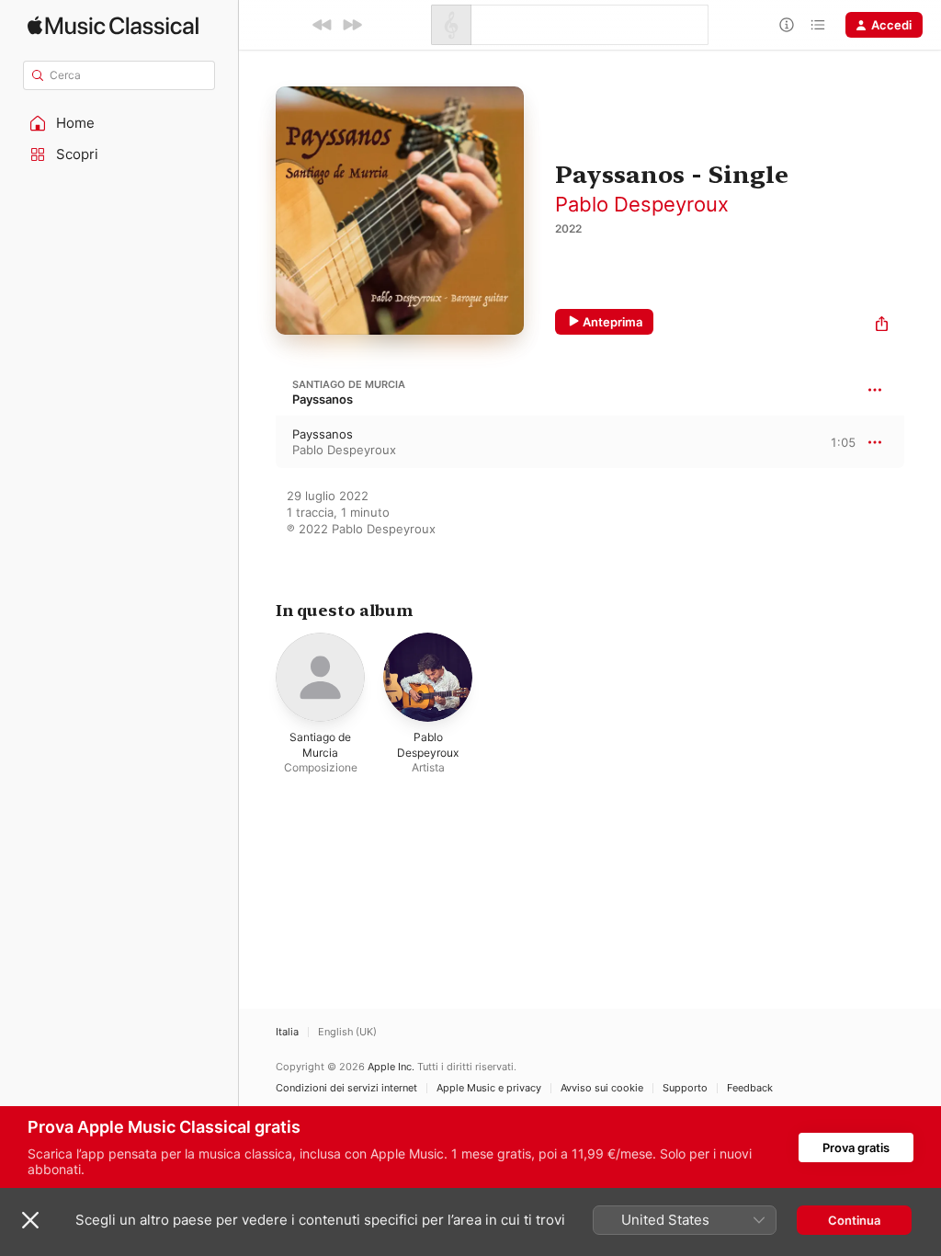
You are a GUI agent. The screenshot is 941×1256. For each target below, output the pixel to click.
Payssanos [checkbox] (322, 434)
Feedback (750, 1088)
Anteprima (612, 321)
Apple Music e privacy (488, 1088)
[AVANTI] (352, 25)
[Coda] (818, 25)
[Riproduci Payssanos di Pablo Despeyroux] (257, 442)
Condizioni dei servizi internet (346, 1088)
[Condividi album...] (882, 326)
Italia (287, 1032)
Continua (854, 1220)
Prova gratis (856, 1147)
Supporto (685, 1088)
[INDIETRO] (322, 25)
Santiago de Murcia (348, 384)
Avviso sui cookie (602, 1088)
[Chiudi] (30, 1220)
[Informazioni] (786, 25)
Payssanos (322, 399)
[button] (119, 123)
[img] (113, 25)
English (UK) (347, 1032)
